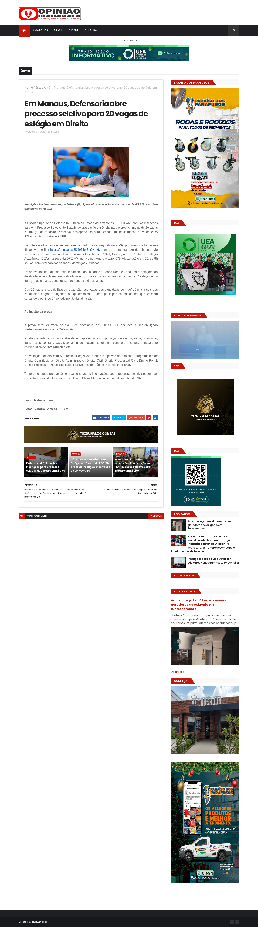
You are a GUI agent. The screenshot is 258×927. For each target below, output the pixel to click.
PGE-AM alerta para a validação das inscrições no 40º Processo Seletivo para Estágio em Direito (133, 465)
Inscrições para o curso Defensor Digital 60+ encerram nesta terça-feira (213, 561)
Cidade (74, 30)
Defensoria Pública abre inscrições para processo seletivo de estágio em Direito (45, 467)
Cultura (91, 30)
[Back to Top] (237, 922)
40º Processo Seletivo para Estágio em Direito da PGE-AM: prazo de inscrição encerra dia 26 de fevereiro (90, 465)
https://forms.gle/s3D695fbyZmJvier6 (74, 249)
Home (28, 87)
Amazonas (40, 30)
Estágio (41, 87)
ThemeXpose (39, 921)
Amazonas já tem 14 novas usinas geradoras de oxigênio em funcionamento (209, 524)
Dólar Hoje (177, 672)
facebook (156, 515)
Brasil (58, 30)
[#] (232, 922)
